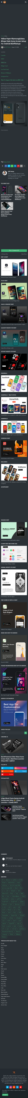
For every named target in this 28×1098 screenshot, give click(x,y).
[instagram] (10, 1087)
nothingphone (19, 918)
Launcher (3, 55)
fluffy (22, 893)
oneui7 (14, 920)
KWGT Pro (3, 62)
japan (14, 907)
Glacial (2, 975)
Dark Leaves (4, 969)
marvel (3, 909)
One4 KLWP (4, 979)
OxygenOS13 (12, 923)
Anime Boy (3, 983)
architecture (4, 885)
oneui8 (19, 920)
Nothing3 (4, 918)
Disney (11, 893)
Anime (18, 882)
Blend (2, 973)
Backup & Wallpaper (6, 73)
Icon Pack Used (5, 69)
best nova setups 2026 (7, 888)
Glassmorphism (5, 899)
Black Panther (4, 992)
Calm (2, 988)
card (7, 890)
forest (8, 896)
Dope (6, 36)
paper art (19, 923)
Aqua (2, 947)
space (8, 928)
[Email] (21, 166)
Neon (14, 912)
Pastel (3, 926)
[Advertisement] (14, 20)
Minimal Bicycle (4, 994)
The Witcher (4, 1000)
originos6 (4, 923)
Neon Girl (3, 990)
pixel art (9, 926)
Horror (10, 904)
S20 (2, 966)
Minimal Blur (4, 977)
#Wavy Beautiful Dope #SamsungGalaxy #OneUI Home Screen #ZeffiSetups (6, 214)
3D (2, 880)
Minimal (9, 909)
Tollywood (18, 931)
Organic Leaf (4, 1002)
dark (19, 890)
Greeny (2, 954)
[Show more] (24, 166)
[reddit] (14, 1087)
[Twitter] (9, 166)
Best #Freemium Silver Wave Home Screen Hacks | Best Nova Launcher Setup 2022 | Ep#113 (12, 759)
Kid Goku (3, 998)
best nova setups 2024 (15, 885)
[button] (1, 2)
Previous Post (5, 254)
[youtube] (20, 1087)
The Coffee (3, 985)
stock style (14, 928)
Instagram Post (5, 76)
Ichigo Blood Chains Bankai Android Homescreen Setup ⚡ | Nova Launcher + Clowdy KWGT (12, 800)
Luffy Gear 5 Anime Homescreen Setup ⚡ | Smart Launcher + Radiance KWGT (19, 809)
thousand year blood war (7, 931)
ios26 (9, 907)
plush (15, 926)
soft (3, 928)
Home (2, 36)
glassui (12, 899)
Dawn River (3, 958)
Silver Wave (3, 962)
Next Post (23, 254)
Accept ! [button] (5, 1094)
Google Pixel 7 (14, 901)
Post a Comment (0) (14, 250)
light (19, 907)
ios (23, 904)
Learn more (4, 1091)
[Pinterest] (18, 166)
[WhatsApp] (12, 166)
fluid (3, 896)
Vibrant (11, 934)
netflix (19, 912)
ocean (3, 920)
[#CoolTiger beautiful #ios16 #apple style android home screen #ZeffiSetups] (21, 189)
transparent (4, 934)
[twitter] (7, 1087)
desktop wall (5, 893)
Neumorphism (5, 915)
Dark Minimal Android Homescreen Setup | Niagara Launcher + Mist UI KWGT (19, 817)
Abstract (8, 880)
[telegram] (17, 1087)
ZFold (2, 949)
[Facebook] (6, 166)
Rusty (2, 960)
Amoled (3, 882)
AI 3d (20, 880)
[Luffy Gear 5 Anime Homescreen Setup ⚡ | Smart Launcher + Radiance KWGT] (6, 808)
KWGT (3, 59)
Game (23, 896)
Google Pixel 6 (5, 901)
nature (9, 912)
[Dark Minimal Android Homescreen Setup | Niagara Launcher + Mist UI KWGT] (6, 817)
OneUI (8, 161)
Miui (19, 909)
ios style (4, 907)
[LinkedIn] (15, 166)
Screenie (20, 926)
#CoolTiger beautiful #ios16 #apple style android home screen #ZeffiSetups (20, 197)
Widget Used (4, 66)
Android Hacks (11, 882)
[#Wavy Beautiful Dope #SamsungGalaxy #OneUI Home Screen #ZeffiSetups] (7, 206)
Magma (3, 952)
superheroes (21, 928)
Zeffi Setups (11, 171)
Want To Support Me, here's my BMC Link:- (12, 80)
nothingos (11, 918)
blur (21, 888)
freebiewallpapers (16, 896)
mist (15, 909)
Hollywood (4, 904)
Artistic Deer (4, 1005)
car (3, 890)
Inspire (2, 956)
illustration (17, 904)
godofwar (19, 899)
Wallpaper (18, 934)
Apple (2, 964)
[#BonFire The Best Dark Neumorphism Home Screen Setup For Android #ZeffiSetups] (7, 189)
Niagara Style (14, 915)
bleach (16, 888)
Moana (3, 912)
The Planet (3, 981)
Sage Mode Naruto (5, 996)
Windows (4, 937)
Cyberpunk (13, 890)
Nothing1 (22, 915)
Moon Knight (4, 945)
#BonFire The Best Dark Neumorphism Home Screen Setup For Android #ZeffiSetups (7, 197)
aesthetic (15, 880)
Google (2, 943)
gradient (22, 901)
